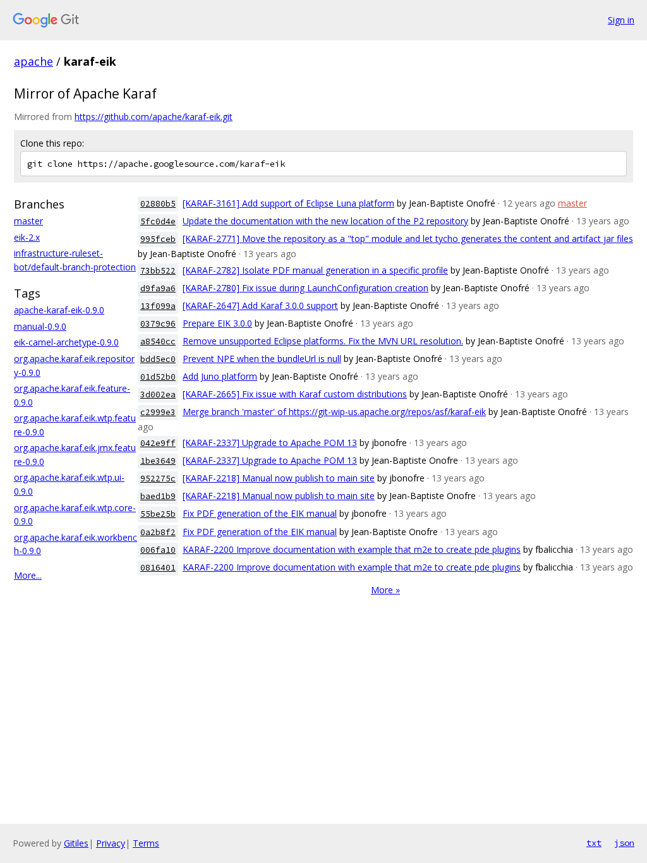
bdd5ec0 (158, 359)
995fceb (158, 239)
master (28, 221)
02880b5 (158, 203)
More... (28, 575)
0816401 (158, 567)
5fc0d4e (158, 221)
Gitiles (76, 843)
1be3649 (158, 461)
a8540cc (158, 341)
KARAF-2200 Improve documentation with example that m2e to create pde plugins (352, 549)
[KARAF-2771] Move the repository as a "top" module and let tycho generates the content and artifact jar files (408, 238)
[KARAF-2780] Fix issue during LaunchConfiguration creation (305, 288)
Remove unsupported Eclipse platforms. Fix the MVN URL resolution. (323, 341)
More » (385, 590)
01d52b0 (158, 376)
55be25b (158, 514)
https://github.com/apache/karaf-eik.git (154, 117)
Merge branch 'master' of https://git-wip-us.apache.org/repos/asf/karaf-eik (334, 412)
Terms (146, 843)
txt (594, 842)
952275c (158, 478)
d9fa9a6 (158, 288)
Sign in (621, 20)
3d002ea (158, 394)
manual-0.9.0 (40, 326)
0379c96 (158, 323)
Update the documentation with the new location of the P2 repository (325, 221)
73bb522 (158, 270)
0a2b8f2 (158, 532)
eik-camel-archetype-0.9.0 (66, 342)
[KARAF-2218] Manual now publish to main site (279, 478)
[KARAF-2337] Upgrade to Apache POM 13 (270, 443)
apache (33, 61)
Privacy (110, 843)
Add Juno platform (220, 376)
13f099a (158, 306)
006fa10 (158, 550)
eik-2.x (27, 237)
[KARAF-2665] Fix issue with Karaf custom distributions (295, 394)
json (624, 842)
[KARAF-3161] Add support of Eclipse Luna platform (288, 203)
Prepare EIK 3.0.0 (217, 323)
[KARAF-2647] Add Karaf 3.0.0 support (260, 305)
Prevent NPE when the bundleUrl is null (262, 359)
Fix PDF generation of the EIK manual (260, 513)
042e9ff (158, 443)
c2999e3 (158, 412)
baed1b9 (158, 496)
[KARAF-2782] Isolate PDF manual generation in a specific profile (315, 270)
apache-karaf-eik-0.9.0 (59, 310)
